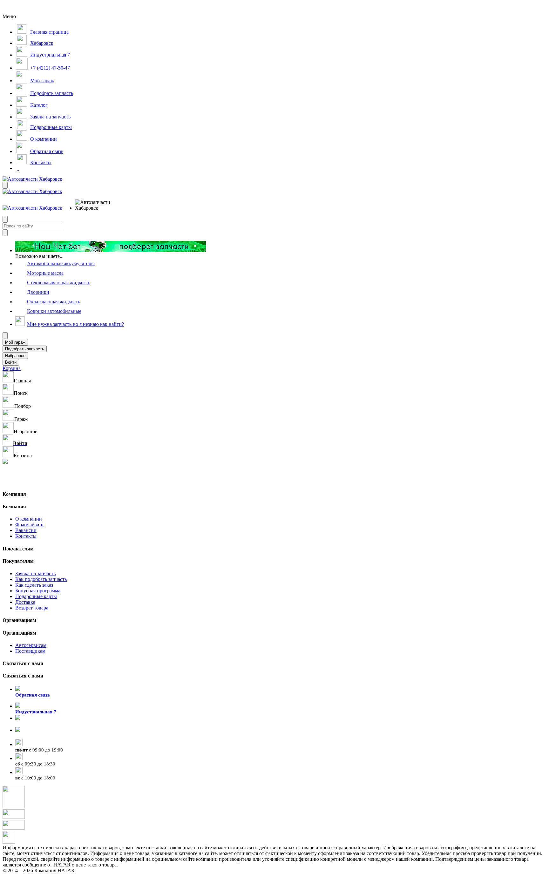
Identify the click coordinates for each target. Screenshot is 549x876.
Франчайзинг (29, 524)
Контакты (26, 536)
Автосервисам (30, 645)
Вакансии (26, 530)
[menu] (95, 205)
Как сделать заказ (34, 585)
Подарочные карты (36, 596)
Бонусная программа (37, 590)
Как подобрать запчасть (41, 579)
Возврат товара (31, 607)
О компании (28, 519)
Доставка (25, 602)
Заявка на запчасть (35, 573)
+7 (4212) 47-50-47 (35, 735)
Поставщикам (30, 651)
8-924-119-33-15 (32, 723)
